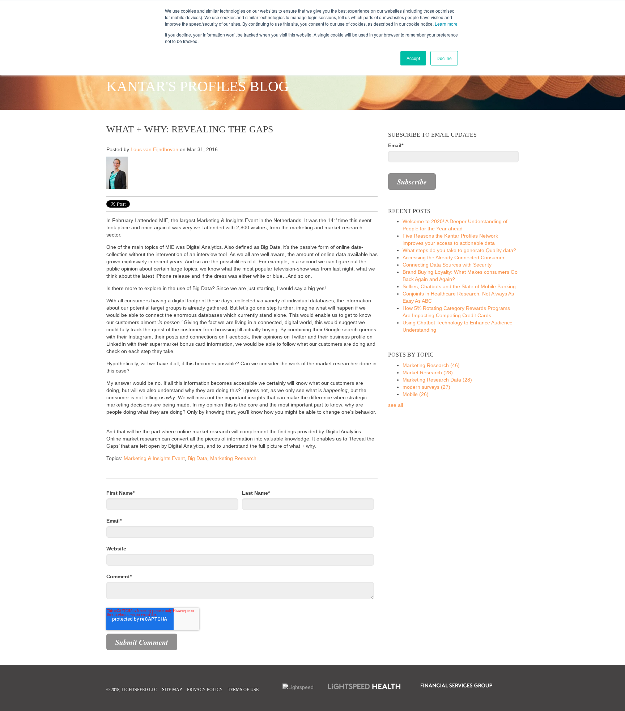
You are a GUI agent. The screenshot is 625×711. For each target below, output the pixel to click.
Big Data (197, 458)
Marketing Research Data (437, 380)
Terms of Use (243, 689)
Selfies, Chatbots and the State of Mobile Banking (459, 286)
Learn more (446, 24)
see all (395, 405)
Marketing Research (233, 458)
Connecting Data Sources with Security (447, 265)
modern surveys (426, 387)
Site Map (172, 689)
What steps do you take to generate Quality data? (459, 250)
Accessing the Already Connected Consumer (454, 257)
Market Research (428, 372)
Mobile (416, 394)
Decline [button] (444, 58)
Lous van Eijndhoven (154, 149)
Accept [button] (413, 58)
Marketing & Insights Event (154, 458)
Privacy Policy (205, 689)
